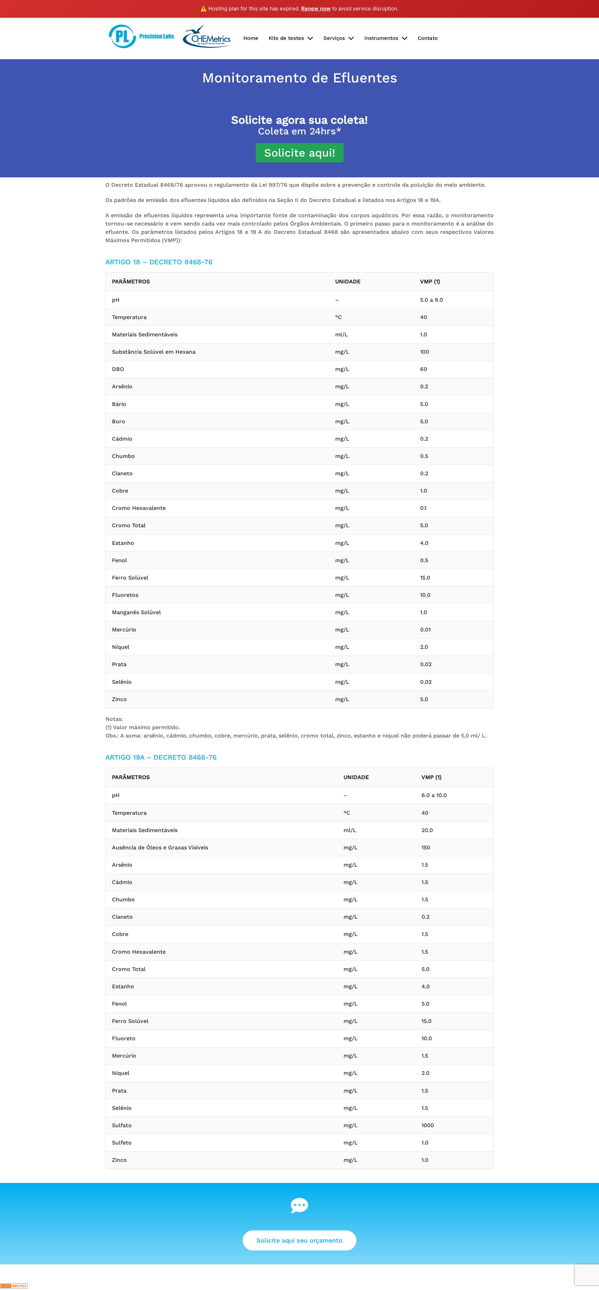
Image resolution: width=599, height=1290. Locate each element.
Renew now (316, 8)
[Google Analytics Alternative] (14, 1285)
